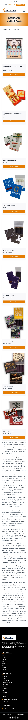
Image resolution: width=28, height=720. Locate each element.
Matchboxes (4, 676)
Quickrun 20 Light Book (9, 205)
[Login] (16, 1)
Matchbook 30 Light (8, 386)
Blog (3, 661)
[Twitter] (13, 717)
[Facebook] (10, 717)
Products (4, 657)
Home (3, 655)
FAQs (3, 665)
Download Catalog (20, 4)
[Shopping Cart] (14, 1)
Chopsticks (4, 692)
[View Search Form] (12, 1)
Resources (4, 669)
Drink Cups (4, 688)
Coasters (4, 686)
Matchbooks (4, 678)
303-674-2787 (11, 4)
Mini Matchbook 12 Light (9, 295)
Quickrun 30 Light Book (9, 160)
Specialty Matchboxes (7, 682)
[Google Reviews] (15, 717)
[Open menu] (24, 9)
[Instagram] (18, 717)
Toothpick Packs (5, 684)
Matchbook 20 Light (8, 341)
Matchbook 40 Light (8, 431)
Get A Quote (4, 667)
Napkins (3, 690)
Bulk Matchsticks (5, 680)
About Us (4, 659)
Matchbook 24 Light (8, 250)
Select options (14, 74)
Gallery (3, 663)
